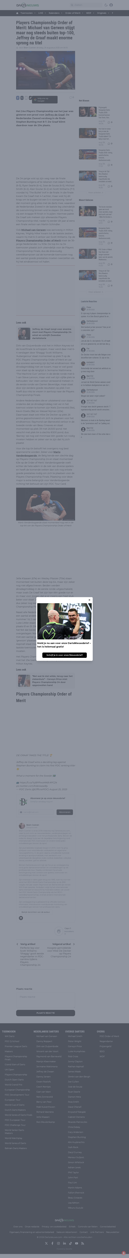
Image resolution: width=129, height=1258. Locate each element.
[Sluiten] (89, 600)
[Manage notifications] (124, 1253)
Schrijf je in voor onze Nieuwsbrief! (64, 655)
